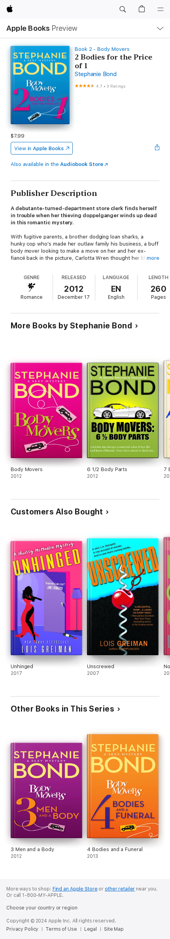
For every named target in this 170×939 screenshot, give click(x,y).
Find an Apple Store (75, 889)
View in (39, 148)
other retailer (120, 889)
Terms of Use (61, 929)
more (153, 258)
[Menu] (160, 9)
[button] (122, 9)
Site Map (114, 929)
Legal (90, 929)
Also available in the (57, 164)
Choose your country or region (41, 908)
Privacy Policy (22, 929)
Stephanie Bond (96, 74)
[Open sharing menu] (157, 148)
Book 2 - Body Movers (102, 49)
